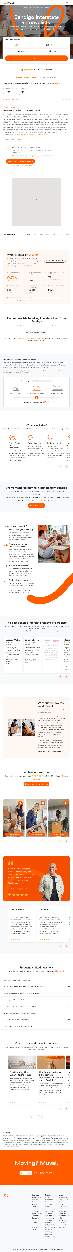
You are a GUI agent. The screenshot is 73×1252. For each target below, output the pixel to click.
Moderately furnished (36, 393)
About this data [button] (65, 99)
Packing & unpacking (48, 1230)
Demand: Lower (10, 99)
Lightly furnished (15, 393)
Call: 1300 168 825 (44, 1173)
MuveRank (35, 1211)
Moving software (35, 1224)
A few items (22, 51)
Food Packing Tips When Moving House (20, 1073)
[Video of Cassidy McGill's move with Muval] (36, 818)
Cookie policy (63, 1213)
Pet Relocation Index (55, 298)
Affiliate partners (35, 1205)
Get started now (36, 505)
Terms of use (63, 1197)
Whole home (22, 45)
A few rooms (54, 45)
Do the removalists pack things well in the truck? (20, 1006)
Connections (49, 1218)
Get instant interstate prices (20, 161)
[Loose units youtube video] (40, 655)
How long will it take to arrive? (13, 1000)
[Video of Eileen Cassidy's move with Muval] (58, 818)
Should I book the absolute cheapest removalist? (19, 1013)
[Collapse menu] (67, 2)
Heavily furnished (57, 393)
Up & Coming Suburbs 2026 (14, 300)
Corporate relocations (48, 1214)
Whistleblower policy (64, 1217)
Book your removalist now (36, 784)
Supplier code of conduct (63, 1221)
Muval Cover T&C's (63, 1208)
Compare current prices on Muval (21, 135)
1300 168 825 (42, 135)
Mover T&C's (63, 1200)
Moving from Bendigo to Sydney (36, 332)
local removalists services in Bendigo (31, 338)
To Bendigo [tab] (53, 326)
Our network (36, 1202)
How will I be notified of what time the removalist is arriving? (24, 987)
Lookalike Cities (44, 298)
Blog (33, 1220)
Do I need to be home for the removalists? (18, 1026)
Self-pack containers (48, 1221)
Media (34, 1209)
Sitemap (35, 1227)
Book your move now (55, 260)
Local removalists (49, 1198)
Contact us (35, 1218)
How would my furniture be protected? (17, 980)
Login (34, 1229)
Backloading (49, 1234)
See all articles (36, 1116)
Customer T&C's (62, 1203)
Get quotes (26, 1173)
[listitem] (16, 276)
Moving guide (37, 1213)
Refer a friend (36, 1216)
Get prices (36, 58)
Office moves (50, 1227)
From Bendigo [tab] (20, 326)
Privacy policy (63, 1211)
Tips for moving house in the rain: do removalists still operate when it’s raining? (51, 1076)
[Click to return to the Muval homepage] (9, 2)
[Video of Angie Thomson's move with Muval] (14, 818)
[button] (36, 201)
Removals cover (50, 1211)
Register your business (36, 1198)
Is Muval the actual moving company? (16, 1020)
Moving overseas (48, 1208)
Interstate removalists (49, 1203)
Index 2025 (35, 298)
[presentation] (60, 466)
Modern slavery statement (64, 1226)
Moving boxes (50, 1236)
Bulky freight (49, 1225)
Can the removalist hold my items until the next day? (21, 993)
